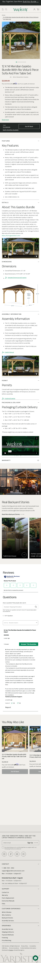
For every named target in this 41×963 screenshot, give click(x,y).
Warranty (5, 895)
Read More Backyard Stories (11, 514)
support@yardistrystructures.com (13, 871)
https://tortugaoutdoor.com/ (11, 235)
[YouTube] (23, 854)
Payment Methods (8, 935)
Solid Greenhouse (9, 556)
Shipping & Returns (8, 932)
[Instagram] (4, 854)
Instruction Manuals (8, 901)
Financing (5, 937)
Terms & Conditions (14, 948)
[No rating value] (6, 77)
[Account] (34, 9)
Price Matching (6, 940)
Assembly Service (7, 929)
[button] (3, 9)
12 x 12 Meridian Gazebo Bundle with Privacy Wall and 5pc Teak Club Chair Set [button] (14, 756)
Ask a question (24, 77)
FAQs (3, 903)
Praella (11, 950)
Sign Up (30, 843)
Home (3, 15)
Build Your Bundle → (31, 1)
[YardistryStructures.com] (20, 9)
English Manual (9, 352)
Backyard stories (7, 918)
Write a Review (6, 912)
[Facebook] (10, 854)
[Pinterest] (17, 854)
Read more (5, 119)
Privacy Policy (24, 946)
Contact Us (5, 892)
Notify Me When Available (10, 130)
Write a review (16, 77)
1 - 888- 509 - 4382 (8, 868)
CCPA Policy (4, 948)
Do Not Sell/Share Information (28, 948)
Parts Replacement (8, 898)
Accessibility (33, 946)
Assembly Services (8, 920)
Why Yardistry (6, 915)
